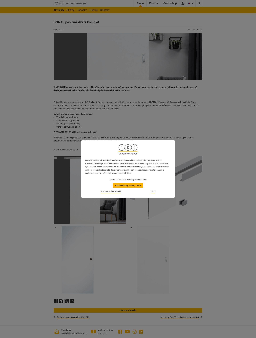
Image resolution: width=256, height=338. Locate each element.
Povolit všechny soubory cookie (128, 185)
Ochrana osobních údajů (111, 191)
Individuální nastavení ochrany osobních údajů (128, 179)
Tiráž (153, 191)
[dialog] (128, 169)
